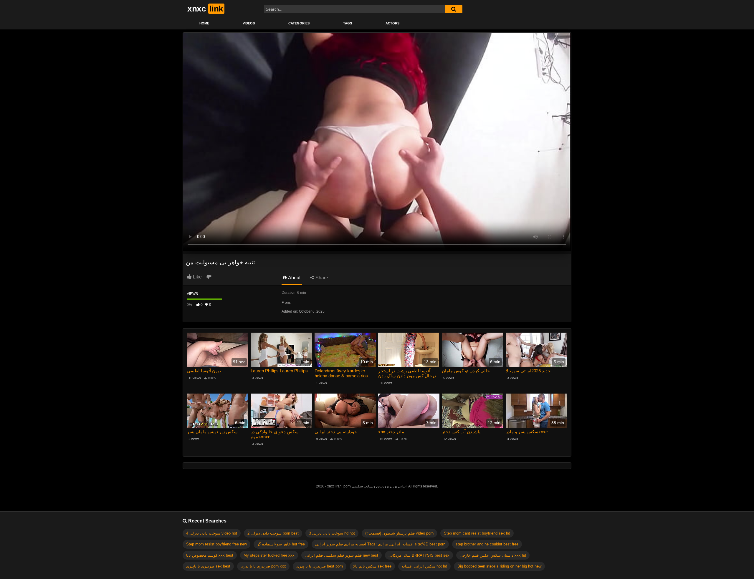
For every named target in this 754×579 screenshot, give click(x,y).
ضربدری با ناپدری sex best (208, 566)
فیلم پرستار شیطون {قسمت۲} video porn (399, 533)
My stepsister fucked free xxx (269, 555)
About (293, 277)
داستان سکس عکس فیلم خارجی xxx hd (493, 555)
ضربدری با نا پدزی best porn (319, 566)
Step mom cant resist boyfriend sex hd (477, 533)
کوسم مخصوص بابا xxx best (209, 555)
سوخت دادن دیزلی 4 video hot (211, 533)
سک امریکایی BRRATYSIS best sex (418, 555)
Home (204, 23)
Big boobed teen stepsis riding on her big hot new (499, 566)
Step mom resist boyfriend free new (216, 544)
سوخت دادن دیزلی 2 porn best (273, 533)
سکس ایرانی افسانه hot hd (424, 566)
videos (249, 23)
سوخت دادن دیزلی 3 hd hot (332, 533)
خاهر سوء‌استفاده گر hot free (281, 544)
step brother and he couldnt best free (487, 544)
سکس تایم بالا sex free (372, 566)
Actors (392, 23)
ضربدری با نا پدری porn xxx (263, 566)
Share (321, 277)
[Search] (453, 9)
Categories (299, 23)
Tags (347, 23)
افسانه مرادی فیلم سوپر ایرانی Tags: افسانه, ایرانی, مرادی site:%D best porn (380, 544)
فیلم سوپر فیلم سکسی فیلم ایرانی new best (341, 555)
